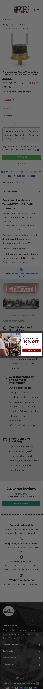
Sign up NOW (31, 350)
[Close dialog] (41, 335)
